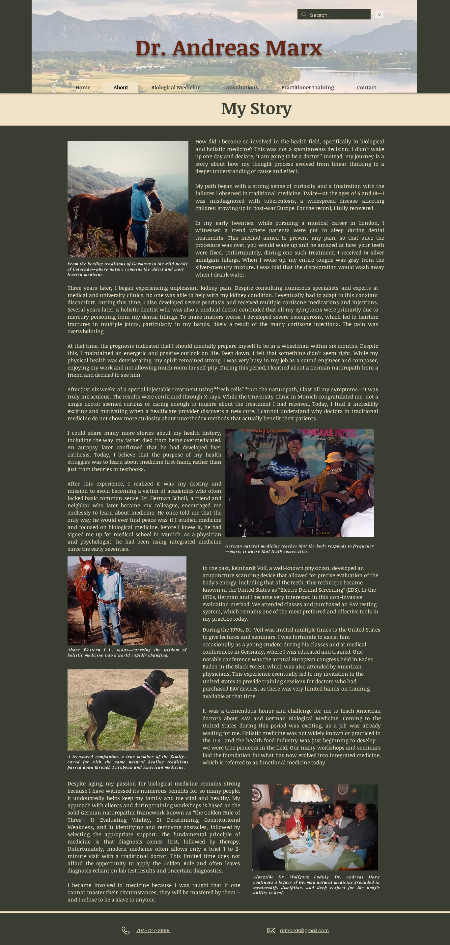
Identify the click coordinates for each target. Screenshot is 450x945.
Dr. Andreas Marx (228, 47)
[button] (379, 12)
